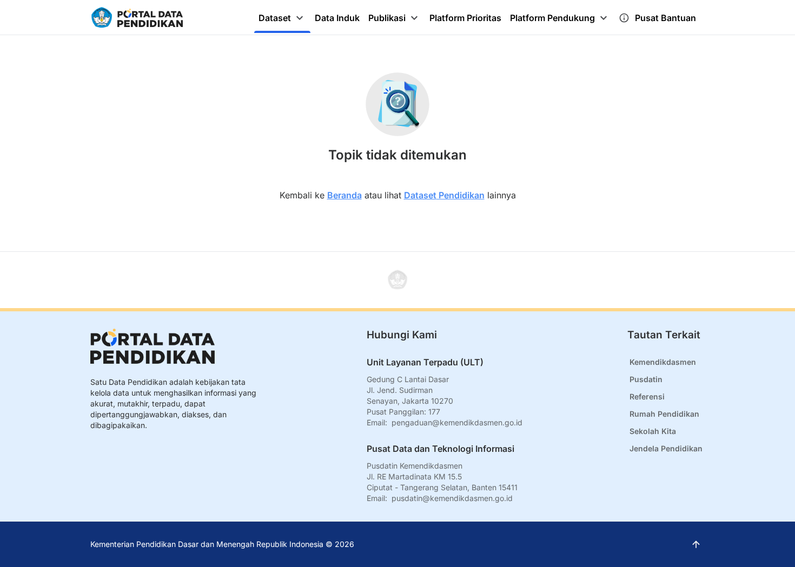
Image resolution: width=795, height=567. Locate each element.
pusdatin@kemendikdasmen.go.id (452, 498)
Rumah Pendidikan (664, 413)
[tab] (282, 18)
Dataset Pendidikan (444, 195)
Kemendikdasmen (663, 361)
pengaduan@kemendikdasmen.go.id (457, 422)
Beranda (344, 195)
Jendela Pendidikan (666, 448)
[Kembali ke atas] (397, 280)
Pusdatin (646, 379)
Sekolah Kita (653, 431)
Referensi (647, 396)
